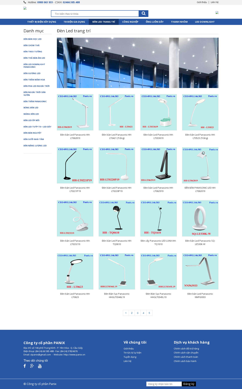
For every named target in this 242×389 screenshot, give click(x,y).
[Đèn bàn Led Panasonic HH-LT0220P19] (117, 165)
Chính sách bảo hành (185, 361)
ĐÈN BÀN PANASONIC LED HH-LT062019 (200, 189)
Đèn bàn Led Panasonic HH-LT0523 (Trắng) (200, 136)
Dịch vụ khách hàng (192, 342)
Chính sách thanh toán (186, 356)
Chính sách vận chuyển (186, 352)
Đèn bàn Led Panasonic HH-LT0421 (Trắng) (117, 136)
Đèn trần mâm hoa (34, 79)
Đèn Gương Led (32, 73)
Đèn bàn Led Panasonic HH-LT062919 (158, 189)
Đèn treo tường (33, 51)
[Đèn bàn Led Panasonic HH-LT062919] (158, 165)
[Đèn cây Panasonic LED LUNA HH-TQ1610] (158, 218)
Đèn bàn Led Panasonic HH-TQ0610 (117, 242)
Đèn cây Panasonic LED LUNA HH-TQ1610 (158, 242)
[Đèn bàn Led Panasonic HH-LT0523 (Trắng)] (200, 112)
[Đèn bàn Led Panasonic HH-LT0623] (75, 271)
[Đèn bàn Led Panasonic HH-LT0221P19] (75, 165)
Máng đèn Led (31, 114)
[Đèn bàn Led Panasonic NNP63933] (200, 271)
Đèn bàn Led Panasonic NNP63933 (200, 295)
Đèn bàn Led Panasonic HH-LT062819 (75, 136)
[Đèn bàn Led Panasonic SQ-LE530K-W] (200, 218)
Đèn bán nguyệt (32, 132)
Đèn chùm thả (32, 45)
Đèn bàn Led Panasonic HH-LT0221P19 (75, 189)
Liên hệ (214, 2)
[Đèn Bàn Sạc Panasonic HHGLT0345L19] (158, 271)
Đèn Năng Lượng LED (35, 145)
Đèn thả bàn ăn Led (34, 58)
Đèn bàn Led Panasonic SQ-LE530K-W (200, 242)
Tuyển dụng (130, 356)
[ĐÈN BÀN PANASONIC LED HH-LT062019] (200, 165)
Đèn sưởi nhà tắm (34, 139)
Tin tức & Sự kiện (132, 352)
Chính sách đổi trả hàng (186, 348)
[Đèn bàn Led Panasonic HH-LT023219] (75, 218)
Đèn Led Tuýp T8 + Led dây (37, 126)
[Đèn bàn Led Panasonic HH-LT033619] (158, 112)
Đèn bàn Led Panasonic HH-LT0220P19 (117, 189)
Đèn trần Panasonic (35, 101)
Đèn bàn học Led (32, 39)
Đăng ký (188, 384)
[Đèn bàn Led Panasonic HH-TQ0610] (117, 218)
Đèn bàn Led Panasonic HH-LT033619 (158, 136)
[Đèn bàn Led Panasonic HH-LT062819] (75, 112)
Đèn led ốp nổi (32, 120)
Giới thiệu (202, 2)
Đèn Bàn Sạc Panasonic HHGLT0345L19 (158, 295)
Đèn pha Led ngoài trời (37, 86)
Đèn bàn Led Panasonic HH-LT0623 (75, 295)
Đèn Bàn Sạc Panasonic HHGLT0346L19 (117, 295)
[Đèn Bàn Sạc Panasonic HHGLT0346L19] (117, 271)
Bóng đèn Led (31, 107)
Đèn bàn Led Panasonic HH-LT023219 (75, 242)
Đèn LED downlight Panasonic (34, 65)
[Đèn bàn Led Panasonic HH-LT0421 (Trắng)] (117, 112)
